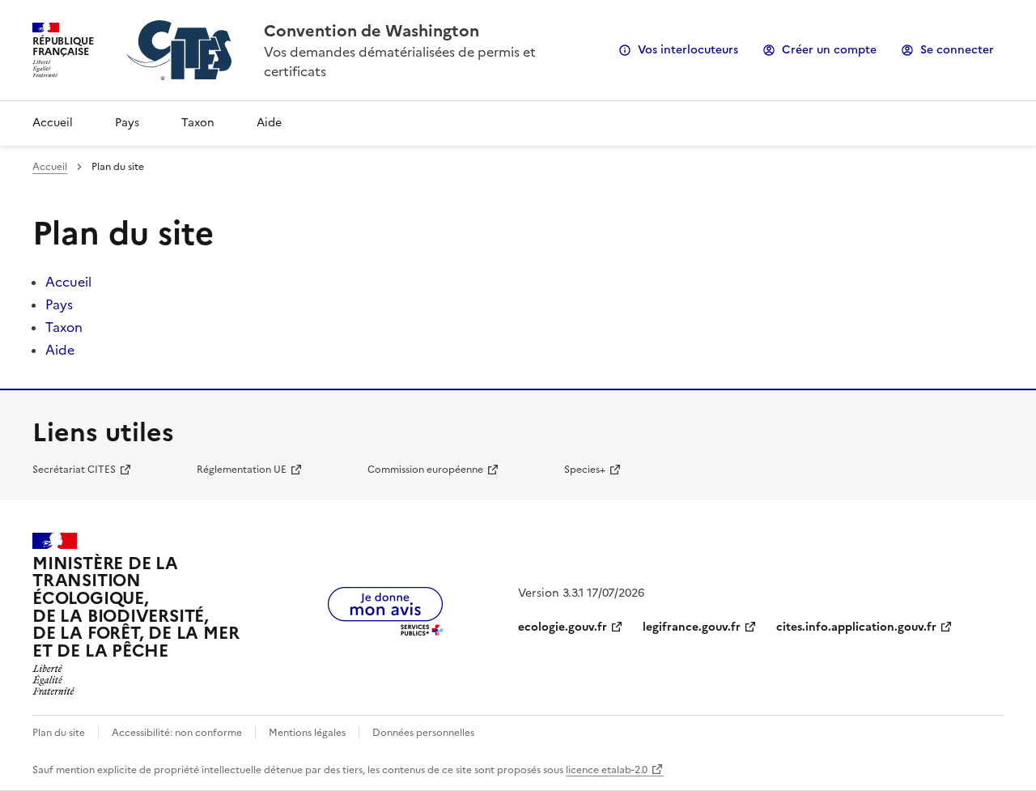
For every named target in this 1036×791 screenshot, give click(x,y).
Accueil (52, 122)
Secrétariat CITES (74, 469)
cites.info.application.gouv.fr (856, 627)
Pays (127, 122)
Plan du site (58, 732)
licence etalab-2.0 (607, 770)
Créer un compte (829, 49)
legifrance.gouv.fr (692, 627)
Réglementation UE (242, 469)
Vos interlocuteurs (688, 49)
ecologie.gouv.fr (562, 627)
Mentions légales (307, 732)
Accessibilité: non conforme (177, 732)
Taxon (197, 122)
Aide (269, 122)
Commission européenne (425, 469)
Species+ (584, 469)
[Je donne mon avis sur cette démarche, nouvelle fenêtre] (385, 630)
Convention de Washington (371, 31)
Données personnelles (423, 732)
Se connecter (957, 49)
